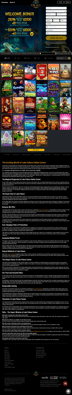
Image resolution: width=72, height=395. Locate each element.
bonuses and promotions (43, 210)
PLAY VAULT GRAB (40, 350)
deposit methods (11, 254)
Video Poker (7, 357)
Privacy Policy (7, 362)
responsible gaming (38, 288)
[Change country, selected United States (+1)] (47, 27)
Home (6, 348)
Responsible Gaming (8, 364)
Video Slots (7, 353)
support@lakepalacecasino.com (39, 331)
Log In (60, 2)
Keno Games (7, 358)
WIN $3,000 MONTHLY (41, 355)
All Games (6, 352)
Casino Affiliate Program (9, 367)
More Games (36, 150)
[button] (56, 38)
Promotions (4, 2)
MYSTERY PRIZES (40, 352)
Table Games (7, 355)
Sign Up (67, 2)
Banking (6, 365)
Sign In (57, 47)
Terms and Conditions (9, 360)
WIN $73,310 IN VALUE (41, 353)
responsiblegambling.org (45, 386)
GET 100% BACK (39, 357)
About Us (12, 2)
